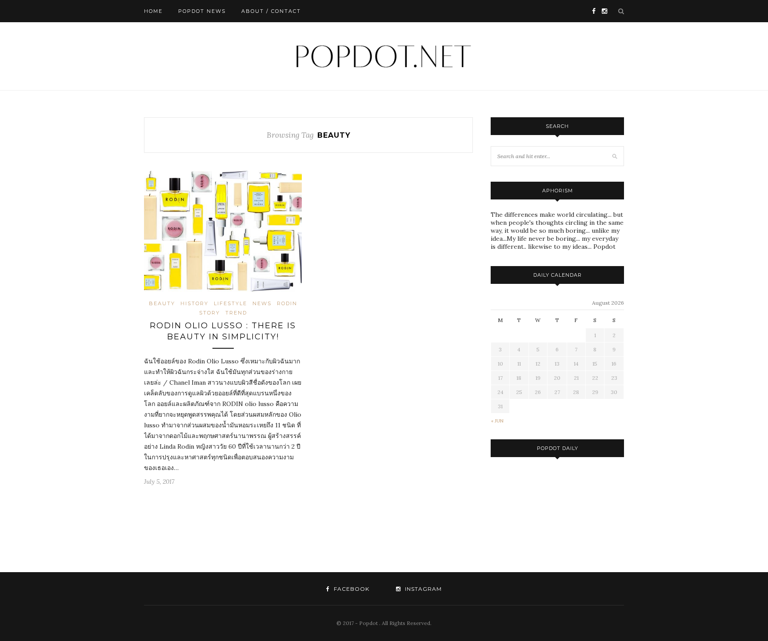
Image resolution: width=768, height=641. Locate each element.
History (194, 303)
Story (209, 313)
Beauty (162, 303)
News (262, 303)
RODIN (287, 303)
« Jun (497, 421)
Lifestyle (230, 303)
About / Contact (271, 11)
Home (153, 11)
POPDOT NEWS (202, 11)
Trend (236, 313)
